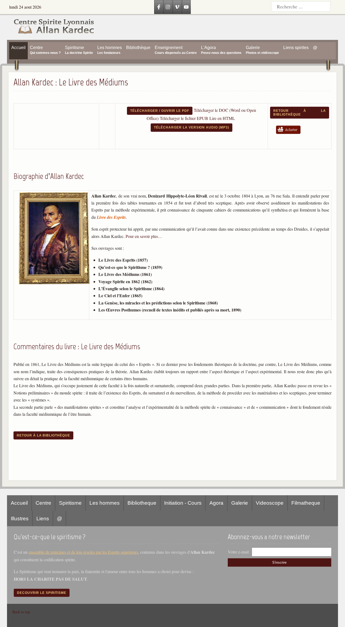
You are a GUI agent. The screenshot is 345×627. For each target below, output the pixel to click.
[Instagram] (167, 7)
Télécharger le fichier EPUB (184, 118)
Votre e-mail (238, 552)
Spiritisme (70, 503)
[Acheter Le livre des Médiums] (290, 135)
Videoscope (270, 503)
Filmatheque (305, 503)
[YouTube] (186, 7)
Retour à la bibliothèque (299, 112)
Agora (216, 503)
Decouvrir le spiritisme (41, 593)
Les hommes (104, 503)
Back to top (21, 611)
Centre (43, 503)
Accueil (19, 503)
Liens (42, 518)
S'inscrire (279, 562)
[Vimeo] (177, 7)
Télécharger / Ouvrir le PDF (159, 111)
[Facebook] (158, 7)
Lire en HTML (222, 118)
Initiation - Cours (183, 503)
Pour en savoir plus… (144, 236)
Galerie (239, 503)
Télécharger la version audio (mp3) (191, 127)
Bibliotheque (141, 503)
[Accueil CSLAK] (51, 27)
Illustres (20, 518)
